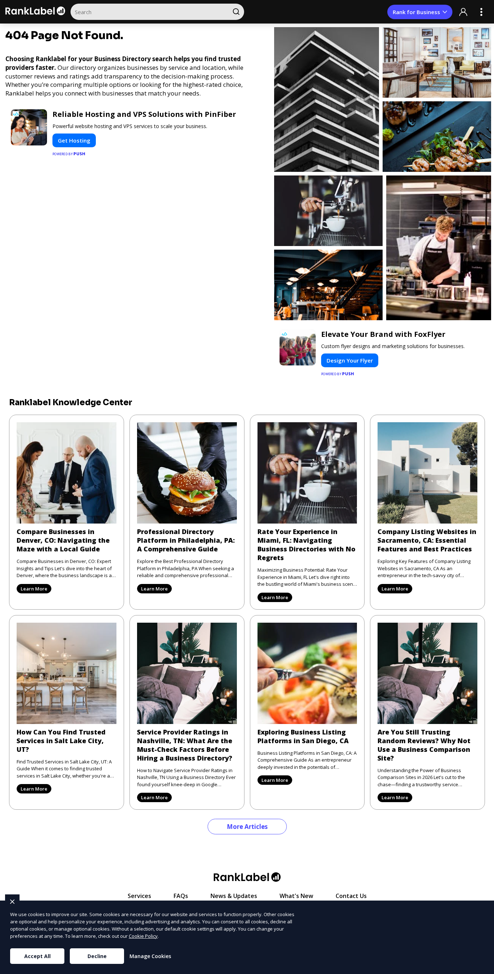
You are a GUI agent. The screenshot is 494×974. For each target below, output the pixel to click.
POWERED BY (69, 153)
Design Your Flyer (350, 360)
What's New (296, 896)
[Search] (236, 12)
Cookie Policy (143, 936)
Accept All (37, 956)
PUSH (482, 967)
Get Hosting (74, 140)
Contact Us (351, 896)
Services (139, 896)
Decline (97, 956)
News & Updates (233, 896)
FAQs (181, 896)
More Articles (247, 826)
